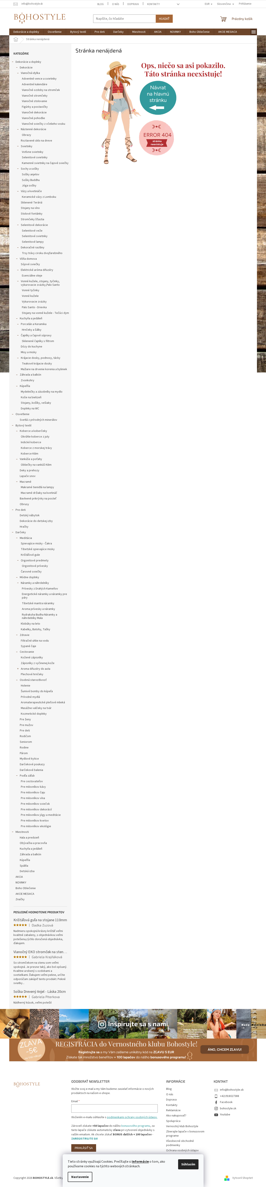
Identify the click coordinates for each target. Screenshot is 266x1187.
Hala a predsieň (29, 838)
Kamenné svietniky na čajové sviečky (45, 163)
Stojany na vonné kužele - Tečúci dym (45, 313)
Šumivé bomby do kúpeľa (37, 691)
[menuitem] (26, 32)
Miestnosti (22, 832)
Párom (24, 753)
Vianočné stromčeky (35, 96)
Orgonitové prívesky (35, 566)
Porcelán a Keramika (33, 324)
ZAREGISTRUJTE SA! (84, 1139)
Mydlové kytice (29, 759)
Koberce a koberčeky (33, 431)
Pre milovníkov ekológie (36, 826)
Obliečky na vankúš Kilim (36, 465)
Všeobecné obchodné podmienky (180, 1143)
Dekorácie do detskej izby (36, 521)
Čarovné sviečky (31, 572)
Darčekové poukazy (32, 764)
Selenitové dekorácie (34, 225)
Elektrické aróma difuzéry (37, 270)
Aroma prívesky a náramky (38, 609)
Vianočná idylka (30, 73)
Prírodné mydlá (30, 697)
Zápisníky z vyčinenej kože (37, 663)
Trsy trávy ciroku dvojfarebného (42, 253)
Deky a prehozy (29, 470)
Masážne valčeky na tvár (36, 708)
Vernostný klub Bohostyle (182, 1126)
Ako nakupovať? (176, 1116)
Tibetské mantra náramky (38, 603)
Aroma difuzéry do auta (35, 669)
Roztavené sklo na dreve (36, 141)
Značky (20, 899)
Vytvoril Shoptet (242, 1178)
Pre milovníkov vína (33, 798)
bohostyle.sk (228, 1108)
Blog (100, 4)
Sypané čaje (28, 646)
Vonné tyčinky (30, 290)
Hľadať (164, 18)
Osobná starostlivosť (33, 680)
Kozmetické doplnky (34, 714)
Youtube (225, 1114)
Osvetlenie (22, 414)
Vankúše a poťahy (31, 459)
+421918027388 (229, 1096)
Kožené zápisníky (32, 657)
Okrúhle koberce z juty (35, 437)
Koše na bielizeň (31, 397)
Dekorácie (26, 68)
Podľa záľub (27, 776)
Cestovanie (27, 652)
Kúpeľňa (25, 386)
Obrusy (24, 504)
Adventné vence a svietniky (39, 79)
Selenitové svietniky (35, 157)
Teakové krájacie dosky (37, 364)
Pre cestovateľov (32, 781)
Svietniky (26, 146)
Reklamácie (173, 1110)
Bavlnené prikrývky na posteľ (38, 499)
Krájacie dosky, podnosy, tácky (40, 358)
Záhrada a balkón (30, 375)
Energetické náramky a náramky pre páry (44, 596)
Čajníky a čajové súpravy (36, 335)
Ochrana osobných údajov (182, 1150)
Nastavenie (80, 1177)
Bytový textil (23, 425)
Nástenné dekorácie (33, 129)
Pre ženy (25, 719)
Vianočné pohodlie (33, 118)
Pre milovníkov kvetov (35, 821)
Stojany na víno (30, 208)
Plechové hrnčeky (32, 674)
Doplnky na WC (30, 408)
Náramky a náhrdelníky (35, 583)
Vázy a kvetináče (31, 191)
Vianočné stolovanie (34, 101)
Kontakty (153, 4)
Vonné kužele (30, 296)
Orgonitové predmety (35, 560)
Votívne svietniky (32, 152)
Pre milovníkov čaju (33, 792)
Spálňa (24, 866)
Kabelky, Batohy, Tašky (35, 629)
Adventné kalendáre (34, 84)
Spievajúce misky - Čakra (36, 543)
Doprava (133, 4)
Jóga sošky (29, 185)
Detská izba (27, 871)
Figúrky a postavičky (35, 107)
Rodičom (25, 736)
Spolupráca (173, 1121)
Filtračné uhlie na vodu (35, 641)
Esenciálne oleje (32, 276)
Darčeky (21, 532)
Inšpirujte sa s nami (138, 1023)
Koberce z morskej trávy (36, 448)
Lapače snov (28, 476)
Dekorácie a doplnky (28, 62)
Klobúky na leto (30, 624)
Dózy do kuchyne (31, 347)
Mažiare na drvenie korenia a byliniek (44, 369)
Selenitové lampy (33, 242)
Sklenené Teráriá (31, 202)
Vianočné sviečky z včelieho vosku (43, 124)
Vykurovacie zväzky (34, 302)
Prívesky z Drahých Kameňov (40, 589)
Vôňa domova (28, 259)
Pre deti (21, 510)
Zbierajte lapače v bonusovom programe (185, 1133)
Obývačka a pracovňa (33, 843)
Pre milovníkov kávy (33, 787)
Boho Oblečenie (26, 888)
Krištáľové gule (30, 555)
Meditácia (26, 538)
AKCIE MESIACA (25, 894)
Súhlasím (188, 1164)
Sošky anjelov (30, 174)
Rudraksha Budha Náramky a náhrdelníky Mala (39, 616)
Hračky (24, 527)
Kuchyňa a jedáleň (31, 318)
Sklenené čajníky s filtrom (38, 341)
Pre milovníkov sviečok (35, 804)
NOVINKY (21, 882)
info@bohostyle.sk (232, 1090)
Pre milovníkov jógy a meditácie (41, 815)
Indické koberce (31, 442)
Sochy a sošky (30, 169)
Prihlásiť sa (84, 1148)
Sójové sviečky (30, 264)
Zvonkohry (27, 380)
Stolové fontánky (31, 214)
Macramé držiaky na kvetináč (39, 493)
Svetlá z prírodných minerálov (38, 420)
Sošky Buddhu (31, 180)
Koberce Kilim (29, 454)
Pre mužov (26, 725)
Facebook (226, 1102)
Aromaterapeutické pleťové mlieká (43, 702)
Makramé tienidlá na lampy (37, 487)
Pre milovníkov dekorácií (36, 809)
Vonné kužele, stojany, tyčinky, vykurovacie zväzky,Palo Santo (40, 283)
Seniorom (26, 742)
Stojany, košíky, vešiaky (36, 403)
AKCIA (19, 877)
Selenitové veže (32, 231)
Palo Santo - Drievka (34, 307)
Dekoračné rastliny (32, 247)
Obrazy (26, 135)
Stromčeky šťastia (32, 219)
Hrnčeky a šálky (31, 330)
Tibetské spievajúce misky (38, 549)
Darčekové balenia (31, 770)
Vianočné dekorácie (34, 112)
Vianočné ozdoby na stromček (41, 90)
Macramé (25, 482)
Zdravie (24, 635)
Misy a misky (29, 352)
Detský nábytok (30, 515)
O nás (115, 4)
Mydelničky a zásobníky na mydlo (41, 392)
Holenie (25, 686)
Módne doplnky (29, 577)
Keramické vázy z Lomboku (39, 197)
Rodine (24, 747)
